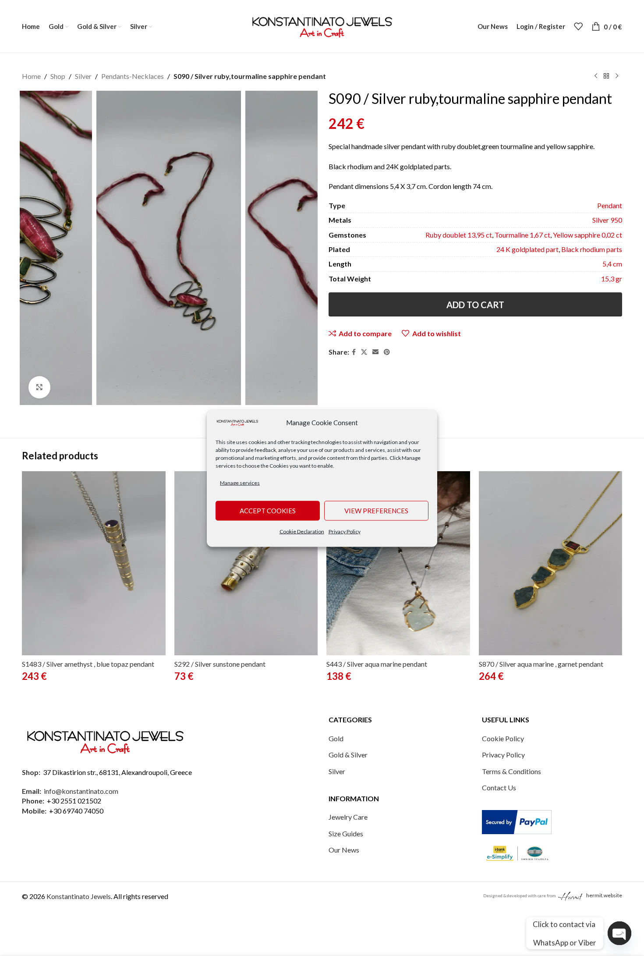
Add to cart (475, 304)
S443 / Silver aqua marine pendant (376, 664)
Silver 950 (607, 220)
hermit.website (604, 895)
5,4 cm (612, 263)
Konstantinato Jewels (78, 896)
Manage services (240, 483)
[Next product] (617, 76)
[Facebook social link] (353, 352)
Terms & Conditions (511, 771)
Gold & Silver (348, 754)
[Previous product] (596, 76)
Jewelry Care (348, 817)
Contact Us (499, 787)
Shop (57, 76)
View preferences (376, 511)
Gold (336, 738)
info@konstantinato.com (81, 791)
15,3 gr (611, 278)
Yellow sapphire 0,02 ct (587, 235)
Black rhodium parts (591, 249)
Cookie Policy (503, 738)
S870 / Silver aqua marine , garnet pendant (541, 664)
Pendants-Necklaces (132, 76)
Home (31, 76)
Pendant (609, 205)
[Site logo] (322, 25)
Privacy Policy (345, 531)
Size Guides (346, 833)
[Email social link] (375, 352)
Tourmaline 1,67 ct (522, 235)
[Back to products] (606, 76)
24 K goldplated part (527, 249)
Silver (83, 76)
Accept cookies (268, 511)
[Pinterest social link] (387, 352)
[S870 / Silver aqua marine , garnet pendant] (551, 563)
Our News (344, 850)
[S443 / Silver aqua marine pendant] (398, 563)
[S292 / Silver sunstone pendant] (246, 563)
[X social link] (364, 352)
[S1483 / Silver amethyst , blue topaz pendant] (94, 563)
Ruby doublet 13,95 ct (458, 235)
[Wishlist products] (578, 26)
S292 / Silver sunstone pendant (219, 664)
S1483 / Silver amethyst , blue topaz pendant (88, 664)
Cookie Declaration (302, 531)
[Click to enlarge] (39, 387)
